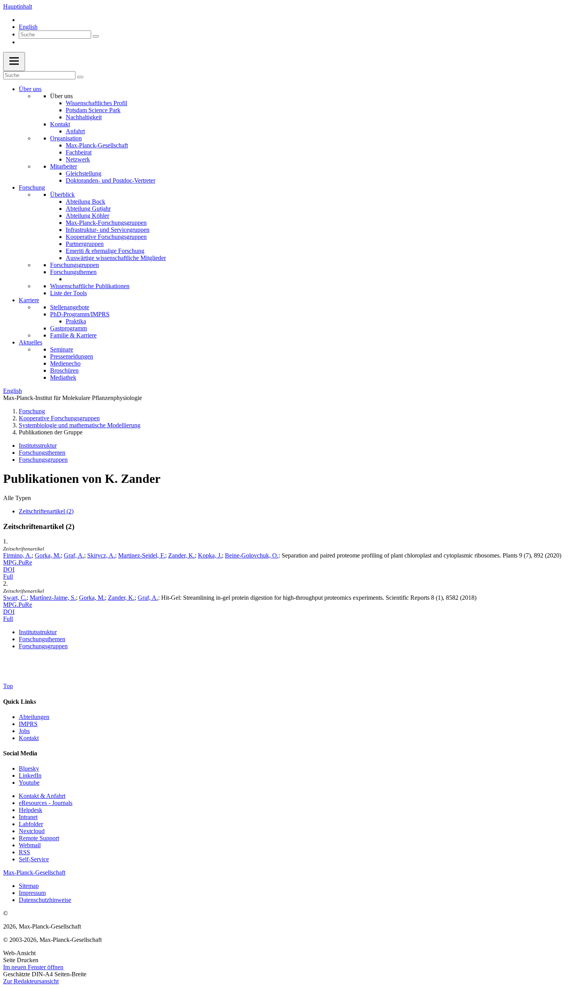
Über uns (30, 89)
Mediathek (63, 377)
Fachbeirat (79, 152)
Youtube (29, 782)
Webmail (30, 845)
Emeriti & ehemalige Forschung (105, 250)
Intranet (28, 817)
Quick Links (19, 701)
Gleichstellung (83, 173)
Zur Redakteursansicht (31, 981)
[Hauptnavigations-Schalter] (14, 61)
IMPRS (28, 724)
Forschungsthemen (73, 272)
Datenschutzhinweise (45, 900)
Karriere (29, 300)
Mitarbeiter (63, 166)
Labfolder (31, 824)
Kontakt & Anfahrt (42, 796)
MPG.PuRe (17, 562)
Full (8, 576)
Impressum (32, 892)
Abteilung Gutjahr (88, 208)
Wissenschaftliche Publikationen (89, 286)
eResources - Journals (45, 803)
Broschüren (64, 370)
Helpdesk (30, 810)
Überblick (62, 194)
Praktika (76, 321)
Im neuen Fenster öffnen (33, 967)
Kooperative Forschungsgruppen (106, 236)
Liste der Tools (68, 293)
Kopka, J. (210, 555)
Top (8, 686)
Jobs (24, 731)
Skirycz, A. (101, 555)
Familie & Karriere (73, 335)
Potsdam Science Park (93, 110)
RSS (24, 852)
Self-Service (34, 859)
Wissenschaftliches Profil (96, 103)
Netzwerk (78, 159)
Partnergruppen (85, 243)
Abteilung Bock (85, 201)
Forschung (32, 187)
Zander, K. (181, 555)
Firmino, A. (17, 555)
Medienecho (65, 363)
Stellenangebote (69, 307)
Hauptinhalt (17, 6)
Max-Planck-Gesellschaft (97, 145)
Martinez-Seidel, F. (141, 555)
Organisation (66, 138)
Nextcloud (32, 831)
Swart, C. (15, 597)
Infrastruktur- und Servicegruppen (107, 229)
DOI (8, 569)
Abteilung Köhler (87, 215)
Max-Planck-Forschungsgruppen (106, 222)
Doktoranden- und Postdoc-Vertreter (110, 180)
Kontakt (60, 124)
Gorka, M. (48, 555)
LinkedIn (30, 775)
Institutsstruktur (38, 445)
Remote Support (39, 838)
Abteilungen (34, 717)
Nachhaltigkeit (84, 117)
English (28, 26)
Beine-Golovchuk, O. (252, 555)
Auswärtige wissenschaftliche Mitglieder (116, 258)
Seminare (61, 349)
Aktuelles (30, 342)
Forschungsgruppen (74, 265)
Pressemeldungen (71, 356)
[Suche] (96, 36)
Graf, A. (74, 555)
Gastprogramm (68, 328)
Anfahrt (75, 131)
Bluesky (29, 768)
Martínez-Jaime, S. (53, 597)
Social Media (20, 753)
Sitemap (29, 885)
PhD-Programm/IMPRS (80, 314)
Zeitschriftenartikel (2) (46, 511)
